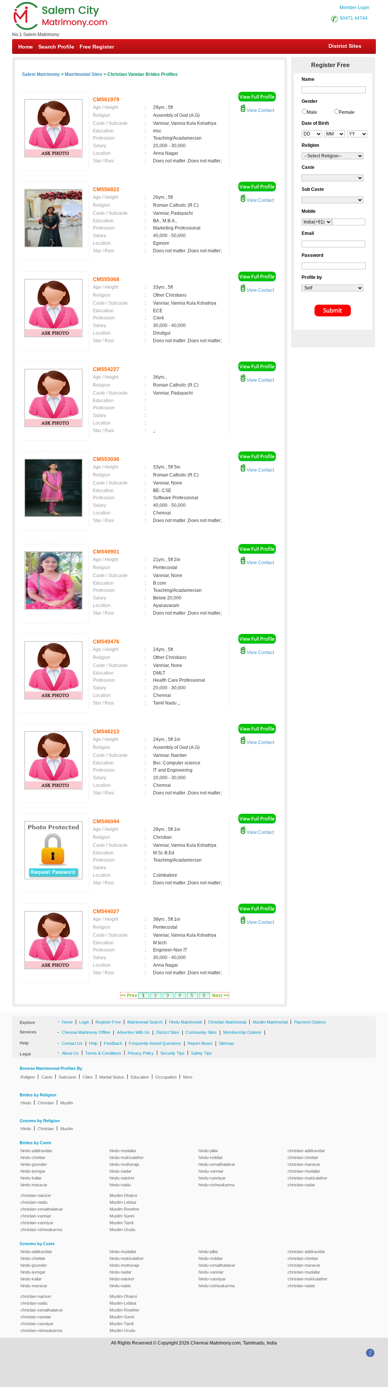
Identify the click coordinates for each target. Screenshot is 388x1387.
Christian (46, 1103)
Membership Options (242, 1032)
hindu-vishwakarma (217, 1185)
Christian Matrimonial (227, 1022)
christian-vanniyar (36, 1222)
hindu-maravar (33, 1185)
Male (312, 112)
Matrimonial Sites (83, 74)
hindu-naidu (120, 1185)
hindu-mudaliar (123, 1150)
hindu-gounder (33, 1164)
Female (347, 112)
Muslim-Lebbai (123, 1202)
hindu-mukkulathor (127, 1157)
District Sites (345, 46)
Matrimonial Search (145, 1022)
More (187, 1077)
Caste (46, 1077)
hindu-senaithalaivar (217, 1164)
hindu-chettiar (32, 1157)
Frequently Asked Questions (155, 1043)
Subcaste (67, 1077)
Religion (27, 1077)
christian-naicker (35, 1195)
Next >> (220, 995)
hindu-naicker (122, 1178)
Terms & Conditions (103, 1053)
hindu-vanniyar (212, 1178)
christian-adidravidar (306, 1150)
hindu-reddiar (211, 1157)
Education (140, 1077)
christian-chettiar (303, 1157)
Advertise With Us (133, 1032)
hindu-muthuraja (124, 1164)
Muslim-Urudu (122, 1229)
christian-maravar (304, 1164)
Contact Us (72, 1043)
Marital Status (111, 1077)
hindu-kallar (31, 1178)
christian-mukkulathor (307, 1178)
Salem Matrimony (41, 74)
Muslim (66, 1103)
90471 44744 (354, 18)
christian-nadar (301, 1185)
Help (93, 1043)
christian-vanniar (35, 1216)
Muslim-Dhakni (123, 1195)
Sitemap (226, 1043)
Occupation (166, 1077)
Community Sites (201, 1032)
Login (84, 1022)
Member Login (354, 7)
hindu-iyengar (32, 1171)
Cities (88, 1077)
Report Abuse (200, 1043)
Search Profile (56, 47)
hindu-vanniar (211, 1171)
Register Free (108, 1022)
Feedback (113, 1043)
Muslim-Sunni (122, 1216)
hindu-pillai (208, 1150)
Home (25, 47)
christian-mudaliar (304, 1171)
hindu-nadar (120, 1171)
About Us (70, 1053)
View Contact (260, 110)
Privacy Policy (141, 1053)
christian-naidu (33, 1202)
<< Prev (128, 995)
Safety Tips (201, 1053)
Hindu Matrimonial (185, 1022)
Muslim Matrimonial (270, 1022)
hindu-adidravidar (36, 1150)
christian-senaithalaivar (41, 1209)
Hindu (25, 1103)
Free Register (97, 47)
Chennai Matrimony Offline (86, 1032)
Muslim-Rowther (124, 1209)
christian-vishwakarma (41, 1229)
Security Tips (172, 1053)
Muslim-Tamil (121, 1222)
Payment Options (310, 1022)
